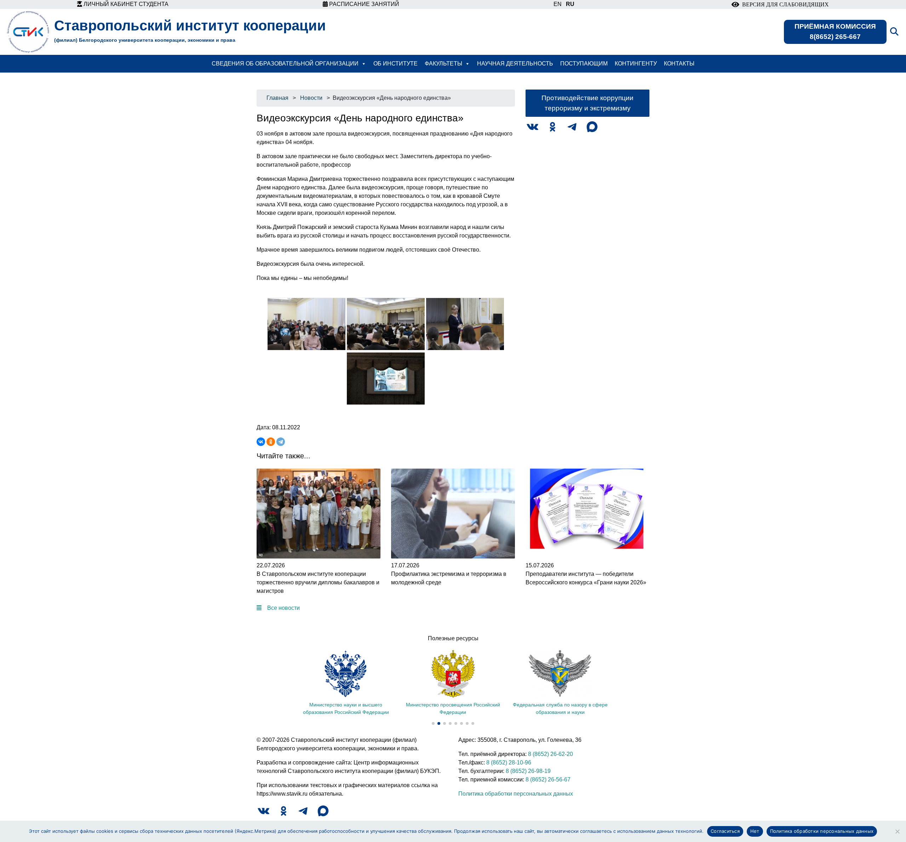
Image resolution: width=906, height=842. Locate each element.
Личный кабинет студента (125, 4)
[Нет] (897, 831)
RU (570, 4)
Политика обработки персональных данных (515, 794)
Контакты (679, 64)
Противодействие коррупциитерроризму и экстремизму (587, 103)
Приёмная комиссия (835, 31)
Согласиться (725, 831)
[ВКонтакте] (261, 441)
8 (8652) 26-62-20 (550, 754)
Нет (754, 831)
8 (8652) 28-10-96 (508, 763)
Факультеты (443, 64)
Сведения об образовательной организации (285, 64)
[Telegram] (280, 441)
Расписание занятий (363, 4)
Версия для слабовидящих (784, 4)
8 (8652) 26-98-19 (528, 771)
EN (558, 4)
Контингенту (636, 64)
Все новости (283, 608)
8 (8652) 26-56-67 (548, 780)
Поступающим (584, 64)
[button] (433, 723)
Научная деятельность (515, 64)
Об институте (395, 64)
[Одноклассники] (270, 441)
